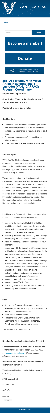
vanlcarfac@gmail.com (14, 352)
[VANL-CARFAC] (25, 2)
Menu (6, 22)
